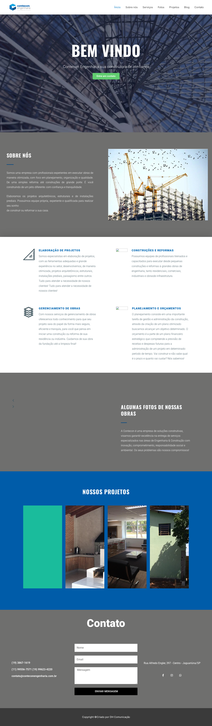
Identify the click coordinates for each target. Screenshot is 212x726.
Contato (199, 7)
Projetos (174, 7)
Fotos (161, 7)
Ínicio (117, 7)
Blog (186, 7)
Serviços (148, 7)
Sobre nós (132, 7)
